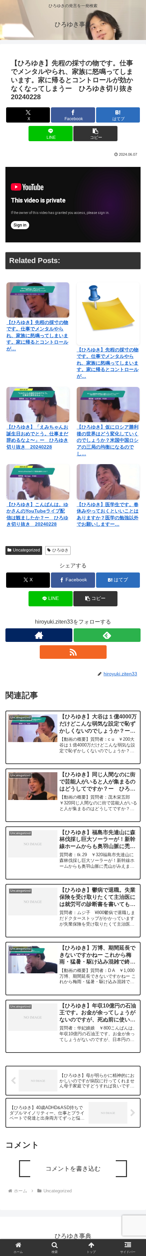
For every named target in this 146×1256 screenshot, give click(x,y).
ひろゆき (60, 550)
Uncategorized (26, 550)
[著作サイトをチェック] (38, 635)
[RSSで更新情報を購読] (73, 652)
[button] (95, 133)
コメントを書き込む (73, 1168)
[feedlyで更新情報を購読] (107, 635)
